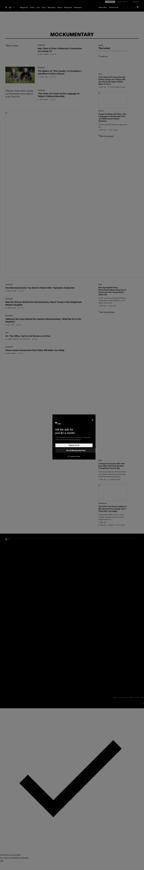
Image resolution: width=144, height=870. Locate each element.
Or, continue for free (74, 456)
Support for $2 (74, 445)
